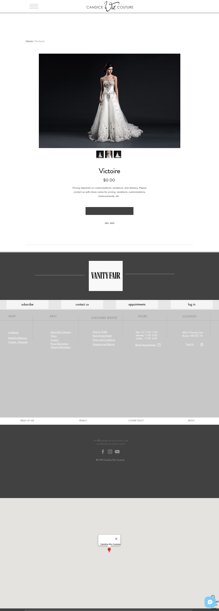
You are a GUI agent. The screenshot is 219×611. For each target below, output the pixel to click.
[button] (34, 6)
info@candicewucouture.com (110, 440)
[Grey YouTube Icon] (117, 452)
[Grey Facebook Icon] (103, 452)
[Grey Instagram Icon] (110, 452)
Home (29, 41)
